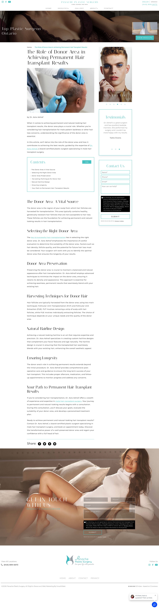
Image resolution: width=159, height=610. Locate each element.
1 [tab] (106, 104)
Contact (108, 8)
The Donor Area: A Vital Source (42, 169)
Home (49, 8)
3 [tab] (113, 104)
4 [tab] (117, 104)
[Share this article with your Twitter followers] (44, 443)
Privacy (117, 221)
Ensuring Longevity (38, 185)
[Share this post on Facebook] (39, 443)
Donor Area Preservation (40, 176)
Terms (122, 221)
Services (63, 8)
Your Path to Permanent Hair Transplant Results (49, 188)
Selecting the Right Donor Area (43, 172)
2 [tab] (110, 104)
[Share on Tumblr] (49, 443)
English (145, 2)
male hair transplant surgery (68, 401)
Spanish (154, 2)
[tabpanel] (115, 74)
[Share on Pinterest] (54, 443)
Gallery (79, 8)
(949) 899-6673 (149, 4)
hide (87, 162)
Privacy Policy (119, 206)
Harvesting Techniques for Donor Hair (45, 179)
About (93, 8)
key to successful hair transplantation (48, 237)
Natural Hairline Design (40, 182)
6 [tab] (124, 104)
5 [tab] (121, 104)
